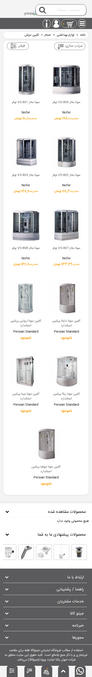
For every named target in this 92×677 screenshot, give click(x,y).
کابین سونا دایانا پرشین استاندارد (66, 323)
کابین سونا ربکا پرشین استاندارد (66, 396)
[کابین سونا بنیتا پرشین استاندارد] (26, 371)
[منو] (82, 22)
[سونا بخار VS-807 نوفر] (66, 225)
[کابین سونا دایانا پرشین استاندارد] (66, 298)
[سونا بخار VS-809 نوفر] (66, 79)
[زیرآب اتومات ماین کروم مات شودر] (79, 552)
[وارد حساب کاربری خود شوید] (56, 23)
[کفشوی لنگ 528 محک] (44, 552)
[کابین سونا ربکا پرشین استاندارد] (66, 371)
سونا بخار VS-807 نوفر (66, 248)
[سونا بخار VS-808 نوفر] (26, 225)
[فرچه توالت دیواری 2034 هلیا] (61, 552)
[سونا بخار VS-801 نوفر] (26, 79)
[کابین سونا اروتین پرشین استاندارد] (26, 298)
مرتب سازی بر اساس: (73, 46)
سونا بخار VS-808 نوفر (26, 248)
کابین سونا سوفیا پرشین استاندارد (46, 469)
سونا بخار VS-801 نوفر (26, 102)
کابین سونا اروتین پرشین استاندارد (25, 323)
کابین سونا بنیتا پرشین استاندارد (25, 396)
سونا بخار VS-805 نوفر (26, 175)
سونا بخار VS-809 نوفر (66, 102)
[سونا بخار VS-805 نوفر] (26, 152)
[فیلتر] (12, 672)
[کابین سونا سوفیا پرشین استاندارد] (46, 444)
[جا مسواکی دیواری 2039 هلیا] (8, 552)
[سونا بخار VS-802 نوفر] (66, 152)
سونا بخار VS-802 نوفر (66, 175)
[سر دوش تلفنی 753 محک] (26, 552)
